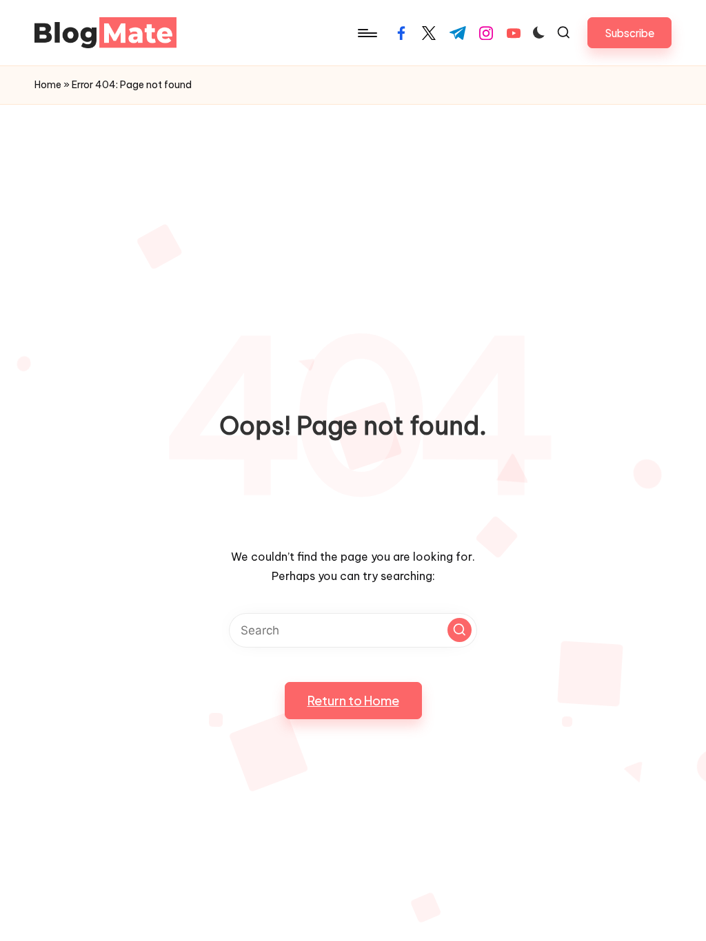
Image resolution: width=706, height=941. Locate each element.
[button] (629, 32)
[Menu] (366, 33)
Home (47, 85)
